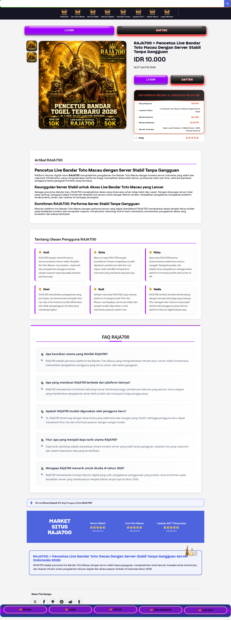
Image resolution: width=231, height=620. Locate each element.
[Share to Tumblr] (79, 601)
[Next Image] (123, 85)
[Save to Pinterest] (61, 601)
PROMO (27, 610)
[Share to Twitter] (35, 601)
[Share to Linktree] (53, 601)
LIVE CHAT (208, 610)
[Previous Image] (41, 85)
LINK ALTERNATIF (162, 610)
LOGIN (69, 30)
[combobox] (112, 3)
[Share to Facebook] (44, 601)
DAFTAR (161, 30)
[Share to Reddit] (70, 601)
